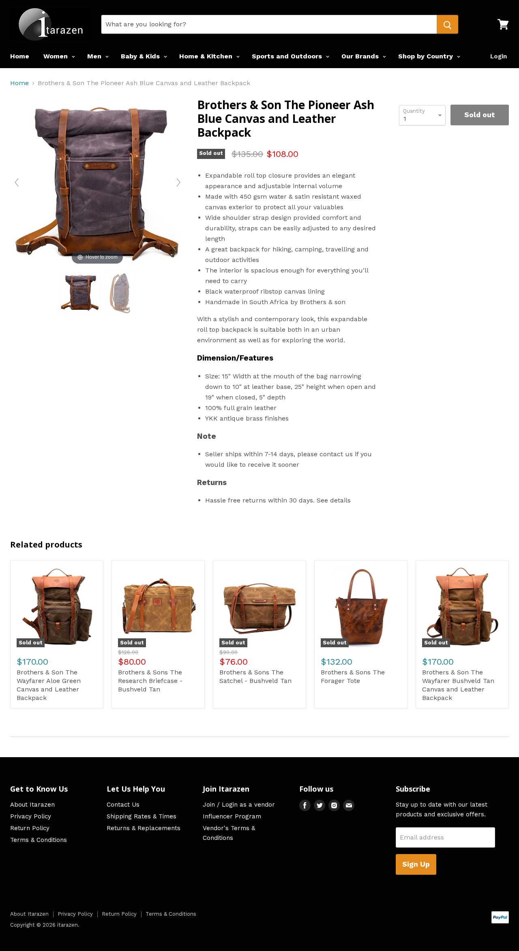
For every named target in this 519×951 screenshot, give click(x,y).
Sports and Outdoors (288, 56)
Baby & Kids (141, 56)
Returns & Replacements (143, 828)
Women (56, 56)
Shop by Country (426, 56)
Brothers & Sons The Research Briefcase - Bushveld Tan (150, 680)
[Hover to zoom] (97, 182)
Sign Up (416, 864)
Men (95, 56)
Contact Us (123, 804)
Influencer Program (232, 816)
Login (498, 56)
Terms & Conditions (38, 840)
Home (19, 56)
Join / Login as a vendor (239, 804)
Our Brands (361, 56)
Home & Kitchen (206, 56)
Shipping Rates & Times (141, 816)
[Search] (447, 24)
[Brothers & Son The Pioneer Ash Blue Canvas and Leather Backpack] (80, 292)
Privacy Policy (30, 816)
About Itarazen (32, 804)
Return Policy (29, 828)
